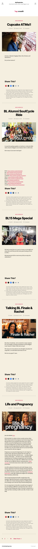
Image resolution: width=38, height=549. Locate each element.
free (29, 92)
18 (10, 538)
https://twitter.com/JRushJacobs (14, 174)
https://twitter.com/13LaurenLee (16, 185)
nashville (14, 94)
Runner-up (24, 95)
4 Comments (27, 118)
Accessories (8, 89)
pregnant (17, 526)
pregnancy (14, 526)
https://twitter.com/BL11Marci (15, 177)
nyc (23, 94)
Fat (16, 92)
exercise (7, 92)
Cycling (30, 91)
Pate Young (31, 94)
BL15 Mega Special (19, 218)
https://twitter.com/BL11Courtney (18, 175)
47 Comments (26, 408)
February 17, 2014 (18, 28)
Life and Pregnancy (19, 404)
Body (13, 91)
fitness (25, 92)
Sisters (27, 95)
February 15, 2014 (18, 118)
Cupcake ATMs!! (19, 24)
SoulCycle (8, 97)
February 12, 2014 (18, 222)
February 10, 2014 (18, 315)
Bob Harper (9, 91)
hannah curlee (10, 200)
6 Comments (27, 222)
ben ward (15, 89)
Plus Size (7, 95)
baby (12, 521)
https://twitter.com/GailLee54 (14, 183)
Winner (31, 97)
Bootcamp (16, 91)
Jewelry (12, 93)
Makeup (22, 93)
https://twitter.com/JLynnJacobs (14, 172)
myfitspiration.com (9, 94)
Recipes (20, 95)
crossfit (27, 91)
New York (20, 94)
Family (11, 92)
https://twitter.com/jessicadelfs (15, 181)
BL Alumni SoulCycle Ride (19, 113)
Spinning (11, 97)
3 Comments (27, 28)
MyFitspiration (19, 2)
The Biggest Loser (19, 97)
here (14, 435)
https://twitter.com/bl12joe (13, 180)
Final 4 (18, 92)
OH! (11, 28)
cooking (19, 91)
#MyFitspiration (19, 20)
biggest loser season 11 (26, 196)
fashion (13, 92)
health (10, 93)
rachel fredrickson (9, 292)
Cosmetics (23, 91)
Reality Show (12, 95)
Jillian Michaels (17, 93)
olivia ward (26, 94)
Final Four (21, 92)
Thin (23, 97)
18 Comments (27, 315)
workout (7, 98)
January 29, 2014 (18, 408)
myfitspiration (26, 93)
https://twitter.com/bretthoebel (15, 171)
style (14, 97)
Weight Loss (27, 97)
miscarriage (26, 524)
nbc (17, 94)
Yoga (10, 98)
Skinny (30, 95)
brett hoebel (17, 198)
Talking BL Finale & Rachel (19, 309)
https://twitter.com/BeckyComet (15, 178)
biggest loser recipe (21, 89)
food (27, 92)
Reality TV (16, 95)
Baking (12, 89)
